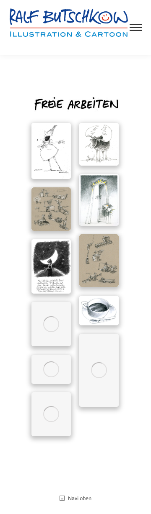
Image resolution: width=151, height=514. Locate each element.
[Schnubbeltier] (99, 370)
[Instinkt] (51, 266)
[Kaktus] (51, 324)
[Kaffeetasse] (99, 310)
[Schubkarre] (51, 369)
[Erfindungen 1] (51, 209)
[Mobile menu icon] (136, 27)
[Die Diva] (51, 151)
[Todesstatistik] (51, 414)
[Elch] (99, 144)
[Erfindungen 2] (99, 260)
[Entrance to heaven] (99, 200)
